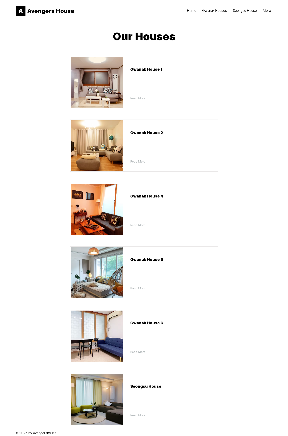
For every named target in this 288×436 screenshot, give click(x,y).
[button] (141, 98)
